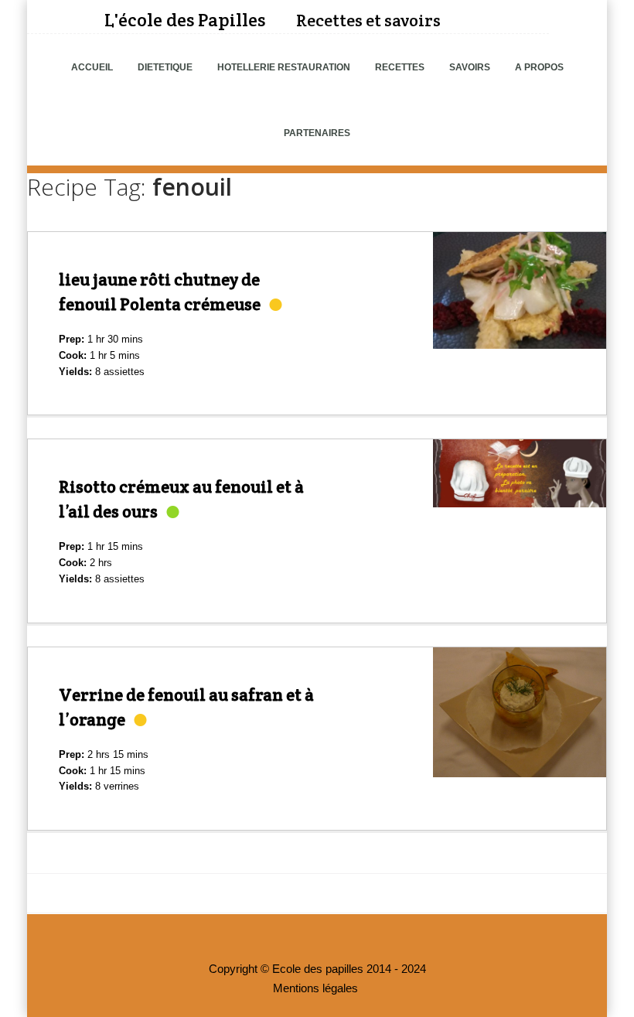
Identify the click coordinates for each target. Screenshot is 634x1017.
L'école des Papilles (184, 20)
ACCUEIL (92, 67)
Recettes (399, 67)
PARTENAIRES (317, 133)
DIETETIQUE (165, 67)
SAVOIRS (469, 67)
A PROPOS (539, 67)
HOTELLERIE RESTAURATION (283, 67)
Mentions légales (315, 988)
